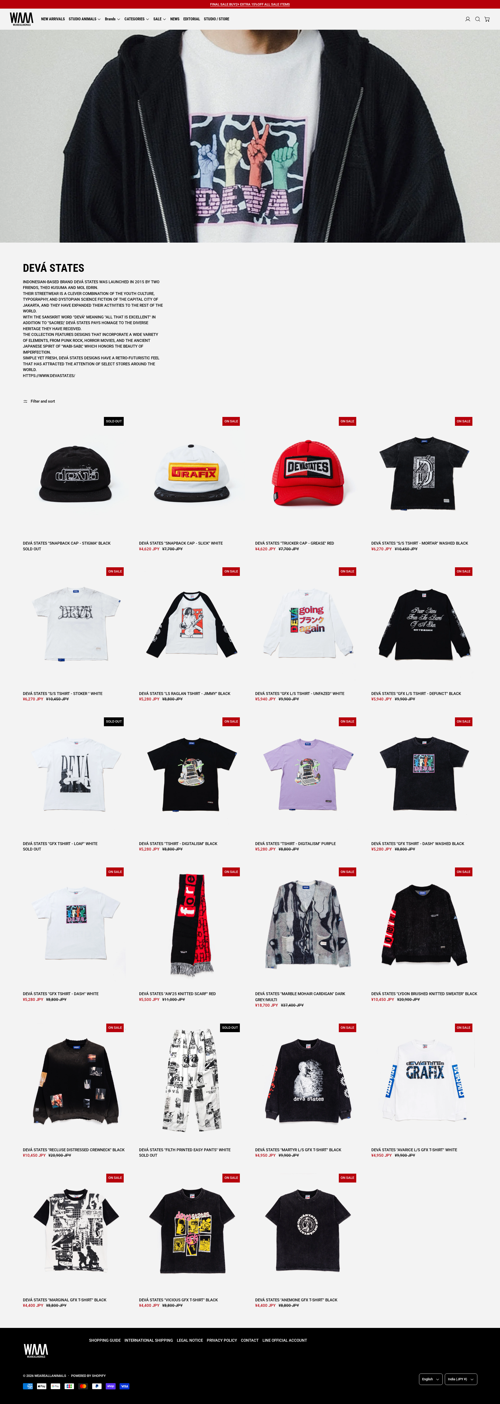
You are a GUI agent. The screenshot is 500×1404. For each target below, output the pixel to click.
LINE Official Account (284, 1340)
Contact (250, 1340)
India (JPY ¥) (457, 1379)
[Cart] (487, 19)
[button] (478, 19)
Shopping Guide (105, 1340)
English (427, 1379)
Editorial (191, 19)
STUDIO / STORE (216, 19)
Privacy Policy (222, 1340)
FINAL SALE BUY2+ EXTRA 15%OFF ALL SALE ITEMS (250, 4)
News (174, 19)
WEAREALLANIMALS (50, 1376)
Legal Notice (190, 1340)
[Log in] (468, 19)
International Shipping (148, 1340)
